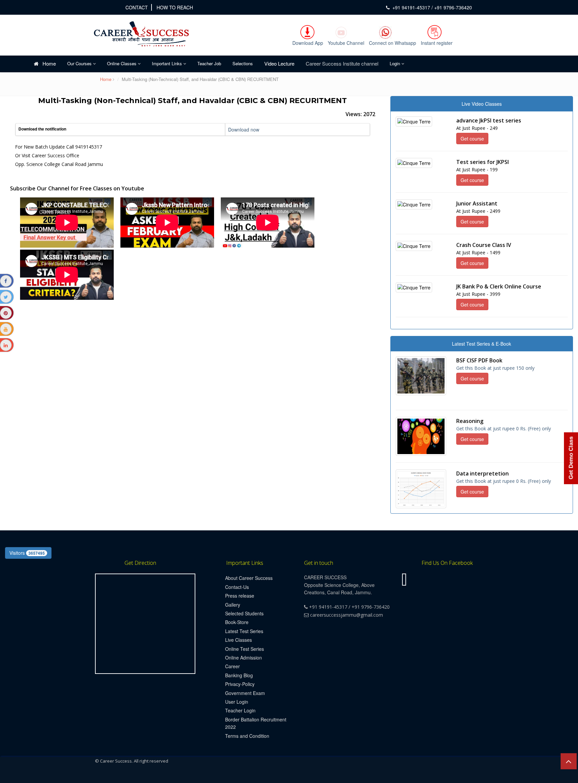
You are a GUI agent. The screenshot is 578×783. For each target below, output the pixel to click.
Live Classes (238, 639)
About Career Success (249, 578)
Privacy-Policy (240, 684)
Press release (239, 595)
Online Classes (122, 63)
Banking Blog (239, 675)
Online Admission (243, 657)
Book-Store (237, 622)
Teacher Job (209, 63)
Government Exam (245, 693)
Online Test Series (244, 648)
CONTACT (136, 7)
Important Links (167, 63)
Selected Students (244, 613)
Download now (243, 129)
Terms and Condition (247, 735)
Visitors (27, 552)
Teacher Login (240, 710)
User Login (236, 701)
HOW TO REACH (175, 7)
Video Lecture (279, 63)
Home (47, 63)
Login (395, 63)
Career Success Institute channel (342, 63)
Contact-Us (237, 587)
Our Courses (80, 63)
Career (232, 666)
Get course (472, 138)
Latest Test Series (244, 631)
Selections (242, 63)
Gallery (232, 604)
